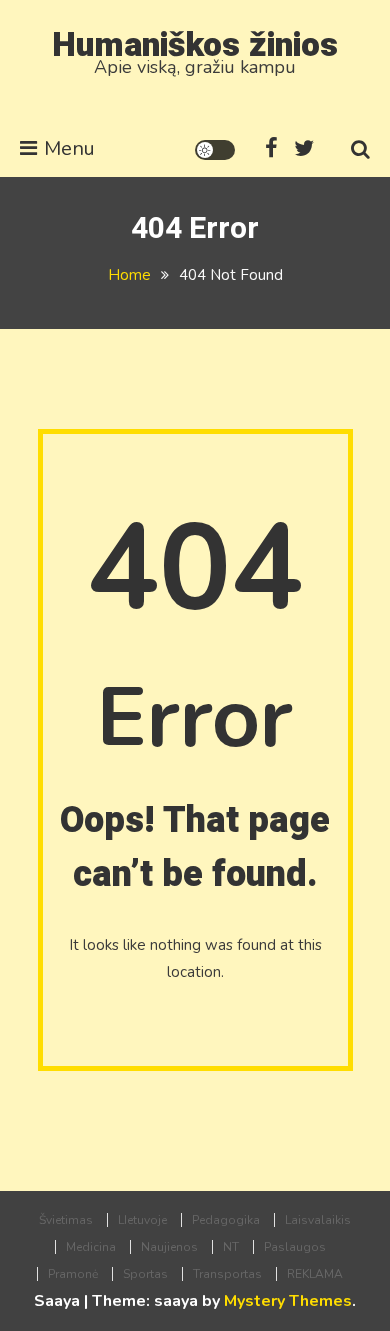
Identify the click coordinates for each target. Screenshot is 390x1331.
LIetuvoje (142, 1220)
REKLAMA (315, 1274)
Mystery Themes (288, 1301)
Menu (69, 148)
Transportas (227, 1274)
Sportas (145, 1274)
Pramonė (73, 1274)
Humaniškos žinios (195, 45)
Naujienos (169, 1247)
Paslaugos (295, 1247)
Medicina (91, 1247)
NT (231, 1247)
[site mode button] (215, 150)
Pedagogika (226, 1220)
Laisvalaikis (318, 1220)
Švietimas (66, 1220)
